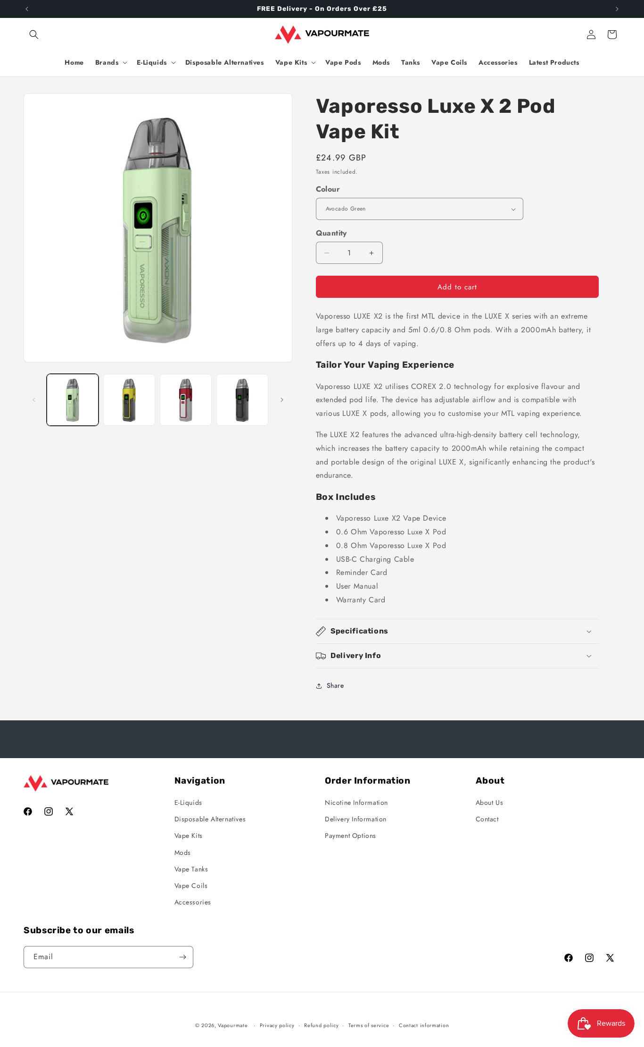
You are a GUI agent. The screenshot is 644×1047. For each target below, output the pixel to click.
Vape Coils (191, 885)
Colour (328, 189)
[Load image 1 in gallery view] (73, 400)
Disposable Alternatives (210, 819)
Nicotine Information (356, 802)
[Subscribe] (182, 957)
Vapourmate (233, 1025)
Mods (182, 852)
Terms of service (368, 1025)
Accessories (193, 902)
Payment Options (350, 835)
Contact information (424, 1025)
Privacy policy (277, 1025)
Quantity (331, 233)
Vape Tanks (191, 869)
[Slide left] (34, 399)
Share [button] (335, 685)
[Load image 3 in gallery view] (186, 400)
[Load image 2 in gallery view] (129, 400)
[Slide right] (282, 399)
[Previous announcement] (27, 9)
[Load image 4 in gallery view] (242, 400)
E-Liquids (188, 802)
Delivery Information (356, 819)
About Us (490, 802)
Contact (487, 819)
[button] (34, 34)
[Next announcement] (617, 9)
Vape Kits (188, 835)
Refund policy (321, 1025)
